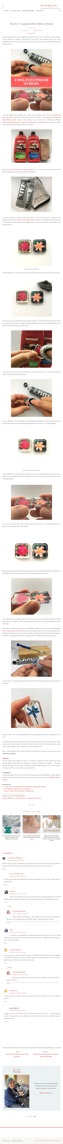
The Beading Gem (48, 6)
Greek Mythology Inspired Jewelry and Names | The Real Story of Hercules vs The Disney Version (51, 838)
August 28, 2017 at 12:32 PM (17, 893)
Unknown (13, 990)
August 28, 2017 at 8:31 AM (16, 860)
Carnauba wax (42, 122)
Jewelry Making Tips (8, 798)
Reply (4, 869)
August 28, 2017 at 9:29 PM (20, 913)
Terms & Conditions (17, 1140)
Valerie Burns (15, 950)
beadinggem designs (28, 10)
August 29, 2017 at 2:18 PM (20, 974)
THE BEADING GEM (18, 796)
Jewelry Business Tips (34, 798)
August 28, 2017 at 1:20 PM (17, 932)
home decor (39, 10)
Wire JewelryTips (21, 798)
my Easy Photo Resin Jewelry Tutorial (28, 220)
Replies (10, 906)
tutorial (6, 10)
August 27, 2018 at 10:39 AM (17, 993)
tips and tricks (15, 10)
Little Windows (28, 169)
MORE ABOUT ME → (46, 1093)
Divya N (12, 891)
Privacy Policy (6, 1140)
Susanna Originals (15, 858)
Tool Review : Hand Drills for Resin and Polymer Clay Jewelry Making (25, 786)
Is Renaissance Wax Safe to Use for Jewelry (17, 789)
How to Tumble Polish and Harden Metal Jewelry (18, 791)
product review (37, 30)
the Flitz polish (16, 169)
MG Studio (58, 1140)
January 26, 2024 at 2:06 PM (17, 1010)
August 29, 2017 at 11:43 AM (17, 952)
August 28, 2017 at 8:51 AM (17, 876)
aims (11, 930)
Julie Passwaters (16, 874)
